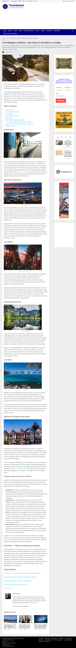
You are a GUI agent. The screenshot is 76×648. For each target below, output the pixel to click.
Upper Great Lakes (68, 640)
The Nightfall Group (20, 468)
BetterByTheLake (49, 640)
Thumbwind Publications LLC (17, 638)
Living (15, 30)
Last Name (67, 87)
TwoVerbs (41, 638)
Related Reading (10, 126)
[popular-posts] (58, 137)
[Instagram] (71, 1)
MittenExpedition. (33, 602)
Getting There (10, 110)
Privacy (23, 1)
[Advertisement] (38, 20)
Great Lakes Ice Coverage (10, 33)
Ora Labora (41, 640)
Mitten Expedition (58, 640)
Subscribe (60, 100)
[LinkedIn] (73, 1)
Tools (35, 1)
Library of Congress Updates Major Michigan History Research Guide (68, 143)
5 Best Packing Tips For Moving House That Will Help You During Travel (24, 626)
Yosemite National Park (12, 116)
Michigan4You (54, 638)
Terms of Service (29, 1)
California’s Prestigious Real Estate (15, 120)
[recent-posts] (62, 137)
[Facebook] (64, 1)
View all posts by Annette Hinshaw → (20, 606)
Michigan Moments (29, 30)
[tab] (58, 137)
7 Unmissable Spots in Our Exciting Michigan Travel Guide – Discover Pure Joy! (10, 626)
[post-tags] (70, 137)
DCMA (19, 1)
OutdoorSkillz (68, 638)
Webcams (49, 30)
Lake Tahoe (9, 118)
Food (4, 30)
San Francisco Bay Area (12, 112)
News (20, 30)
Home (3, 38)
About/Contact (14, 1)
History (10, 30)
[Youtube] (66, 1)
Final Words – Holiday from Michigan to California (19, 124)
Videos (43, 30)
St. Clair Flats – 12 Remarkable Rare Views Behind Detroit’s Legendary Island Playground (68, 153)
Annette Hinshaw (9, 51)
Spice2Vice (47, 638)
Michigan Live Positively (44, 641)
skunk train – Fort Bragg (23, 172)
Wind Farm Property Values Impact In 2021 (16, 584)
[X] (68, 1)
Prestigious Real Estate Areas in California (20, 122)
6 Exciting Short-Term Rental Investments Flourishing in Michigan (22, 573)
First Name (59, 87)
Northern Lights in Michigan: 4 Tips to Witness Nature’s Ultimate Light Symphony (40, 626)
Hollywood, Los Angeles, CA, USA (25, 271)
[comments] (66, 137)
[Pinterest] (69, 1)
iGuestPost (61, 638)
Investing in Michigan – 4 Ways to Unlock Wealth (17, 581)
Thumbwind (16, 5)
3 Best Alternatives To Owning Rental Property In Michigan (20, 577)
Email (57, 93)
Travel (37, 30)
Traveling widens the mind (11, 549)
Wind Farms (57, 30)
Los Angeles (9, 114)
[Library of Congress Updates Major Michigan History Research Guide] (59, 141)
